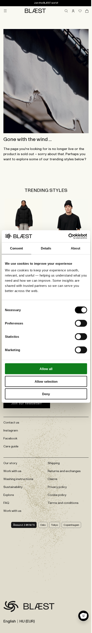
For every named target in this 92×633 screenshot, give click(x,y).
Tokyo (54, 525)
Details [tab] (46, 248)
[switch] (81, 323)
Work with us (12, 471)
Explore (8, 495)
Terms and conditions (63, 503)
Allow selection (46, 381)
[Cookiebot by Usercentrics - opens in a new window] (68, 236)
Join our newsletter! (26, 403)
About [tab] (75, 248)
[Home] (35, 11)
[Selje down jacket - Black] (23, 224)
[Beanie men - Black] (69, 224)
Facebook (10, 438)
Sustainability (12, 487)
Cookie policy (57, 495)
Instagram (10, 430)
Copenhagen (71, 525)
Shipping (54, 463)
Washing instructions (18, 479)
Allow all (46, 369)
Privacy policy (57, 487)
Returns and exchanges (64, 471)
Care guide (10, 446)
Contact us (11, 422)
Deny (46, 394)
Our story (10, 463)
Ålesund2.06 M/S (24, 525)
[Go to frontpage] (10, 607)
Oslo (43, 525)
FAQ (6, 503)
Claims (52, 479)
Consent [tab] (16, 248)
